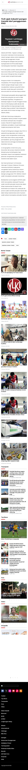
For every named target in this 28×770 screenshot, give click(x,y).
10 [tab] (24, 624)
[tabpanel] (14, 590)
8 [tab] (20, 624)
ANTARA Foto (5, 754)
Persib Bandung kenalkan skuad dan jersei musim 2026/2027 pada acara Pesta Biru (17, 483)
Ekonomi (12, 10)
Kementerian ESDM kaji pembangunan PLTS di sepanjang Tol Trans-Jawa (13, 271)
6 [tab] (15, 624)
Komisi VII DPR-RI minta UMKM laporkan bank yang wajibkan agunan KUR (17, 545)
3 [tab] (14, 600)
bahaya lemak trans (8, 242)
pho (17, 245)
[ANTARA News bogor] (15, 2)
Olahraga (4, 731)
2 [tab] (11, 600)
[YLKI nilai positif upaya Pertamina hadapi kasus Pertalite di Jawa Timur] (14, 405)
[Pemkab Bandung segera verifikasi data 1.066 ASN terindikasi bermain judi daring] (4, 473)
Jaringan (3, 737)
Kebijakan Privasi (6, 743)
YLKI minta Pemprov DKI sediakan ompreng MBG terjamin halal (12, 460)
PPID (2, 759)
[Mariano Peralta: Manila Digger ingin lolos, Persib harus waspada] (14, 529)
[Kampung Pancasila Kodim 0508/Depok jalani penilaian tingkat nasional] (4, 571)
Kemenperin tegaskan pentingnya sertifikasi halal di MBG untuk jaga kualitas (12, 342)
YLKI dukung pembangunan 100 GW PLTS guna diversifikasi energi (12, 294)
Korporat (3, 756)
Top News (4, 517)
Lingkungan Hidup (6, 721)
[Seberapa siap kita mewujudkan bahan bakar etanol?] (14, 428)
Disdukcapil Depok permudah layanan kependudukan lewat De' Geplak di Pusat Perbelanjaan (17, 562)
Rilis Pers (3, 733)
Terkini (3, 696)
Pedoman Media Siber (7, 748)
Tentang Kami (5, 746)
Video (3, 601)
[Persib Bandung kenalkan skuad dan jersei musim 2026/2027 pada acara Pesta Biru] (4, 482)
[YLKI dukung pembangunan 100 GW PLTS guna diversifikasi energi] (14, 286)
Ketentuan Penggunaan (8, 740)
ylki (5, 238)
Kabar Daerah (5, 710)
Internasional (5, 728)
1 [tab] (9, 600)
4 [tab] (16, 600)
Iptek (2, 716)
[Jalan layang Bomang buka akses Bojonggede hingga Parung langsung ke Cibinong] (4, 509)
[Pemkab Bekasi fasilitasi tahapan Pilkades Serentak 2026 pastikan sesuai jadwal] (4, 553)
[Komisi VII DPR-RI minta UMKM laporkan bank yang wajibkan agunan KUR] (4, 546)
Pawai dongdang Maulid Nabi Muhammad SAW (12, 594)
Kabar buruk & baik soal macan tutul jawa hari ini (12, 618)
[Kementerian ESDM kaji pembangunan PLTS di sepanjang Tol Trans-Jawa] (14, 263)
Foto (2, 577)
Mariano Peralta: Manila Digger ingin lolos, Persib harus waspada (12, 538)
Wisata (3, 725)
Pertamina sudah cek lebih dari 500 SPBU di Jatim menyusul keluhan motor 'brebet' (13, 390)
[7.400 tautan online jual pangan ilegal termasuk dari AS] (14, 309)
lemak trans (12, 238)
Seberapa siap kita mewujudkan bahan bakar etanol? (13, 436)
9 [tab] (22, 624)
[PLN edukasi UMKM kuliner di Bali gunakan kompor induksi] (14, 357)
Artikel (3, 719)
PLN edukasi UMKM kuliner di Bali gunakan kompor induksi (11, 365)
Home (6, 10)
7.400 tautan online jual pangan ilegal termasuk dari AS (13, 318)
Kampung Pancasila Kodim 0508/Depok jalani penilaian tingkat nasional (17, 571)
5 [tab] (18, 600)
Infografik (4, 625)
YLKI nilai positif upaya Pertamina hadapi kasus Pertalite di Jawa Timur (12, 413)
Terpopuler (5, 467)
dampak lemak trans (8, 245)
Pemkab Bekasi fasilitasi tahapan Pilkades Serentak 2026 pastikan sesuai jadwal (17, 552)
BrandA (3, 751)
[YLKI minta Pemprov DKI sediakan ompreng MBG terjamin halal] (14, 451)
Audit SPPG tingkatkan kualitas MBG (12, 672)
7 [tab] (17, 624)
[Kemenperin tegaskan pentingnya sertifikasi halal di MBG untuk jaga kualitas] (14, 332)
